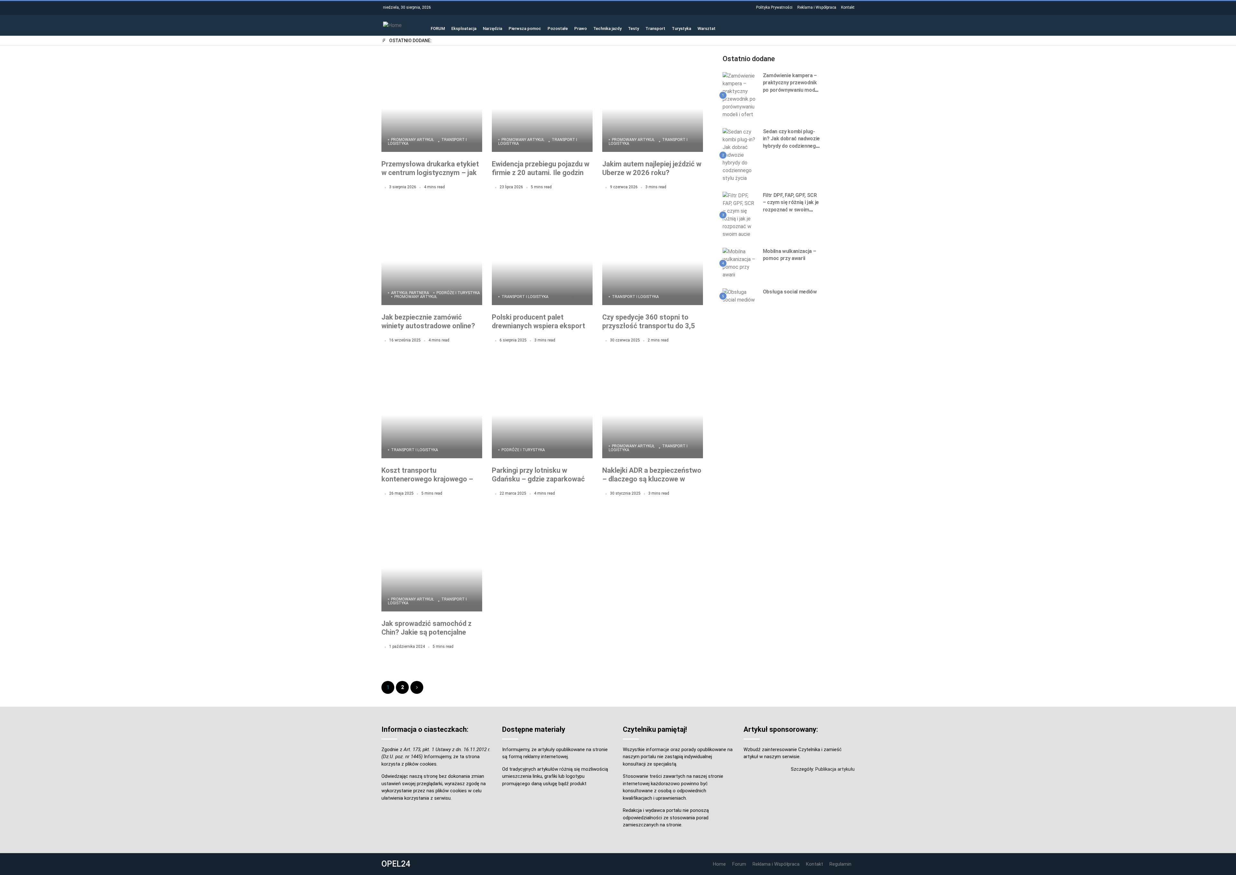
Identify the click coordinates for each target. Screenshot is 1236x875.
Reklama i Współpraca (816, 7)
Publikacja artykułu (835, 769)
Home (719, 864)
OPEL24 (395, 864)
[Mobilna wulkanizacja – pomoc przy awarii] (740, 263)
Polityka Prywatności (774, 7)
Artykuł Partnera (410, 293)
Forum (739, 864)
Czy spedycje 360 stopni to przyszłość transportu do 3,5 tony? (648, 326)
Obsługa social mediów (790, 292)
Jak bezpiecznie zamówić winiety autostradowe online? (428, 321)
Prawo (580, 28)
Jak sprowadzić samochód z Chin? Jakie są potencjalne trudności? (426, 632)
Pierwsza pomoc (525, 28)
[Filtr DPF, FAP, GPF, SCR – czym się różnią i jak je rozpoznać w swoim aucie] (740, 214)
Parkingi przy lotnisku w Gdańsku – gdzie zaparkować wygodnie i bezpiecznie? (538, 479)
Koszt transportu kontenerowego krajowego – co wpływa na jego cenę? (427, 479)
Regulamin (840, 864)
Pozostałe (558, 28)
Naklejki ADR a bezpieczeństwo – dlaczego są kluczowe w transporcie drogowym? (651, 479)
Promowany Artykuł (412, 139)
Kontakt (848, 7)
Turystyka (681, 28)
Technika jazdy (607, 28)
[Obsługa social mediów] (740, 296)
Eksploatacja (463, 28)
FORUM (438, 28)
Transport (655, 28)
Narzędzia (492, 28)
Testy (633, 28)
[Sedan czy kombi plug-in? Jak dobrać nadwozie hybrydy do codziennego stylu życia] (740, 155)
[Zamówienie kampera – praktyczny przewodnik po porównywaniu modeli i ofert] (740, 95)
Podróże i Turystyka (458, 293)
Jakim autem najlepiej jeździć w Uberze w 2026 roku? (651, 168)
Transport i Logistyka (524, 296)
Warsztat (707, 28)
